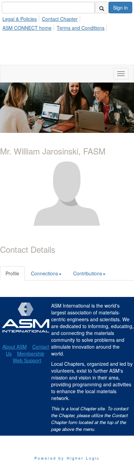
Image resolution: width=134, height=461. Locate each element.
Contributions (87, 273)
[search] (102, 7)
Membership (30, 353)
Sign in (120, 7)
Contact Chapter (60, 18)
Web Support (27, 360)
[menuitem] (21, 17)
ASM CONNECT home (27, 27)
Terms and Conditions (80, 27)
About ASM (14, 346)
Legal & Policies (19, 18)
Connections (44, 273)
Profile (12, 273)
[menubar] (67, 22)
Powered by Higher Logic (67, 458)
